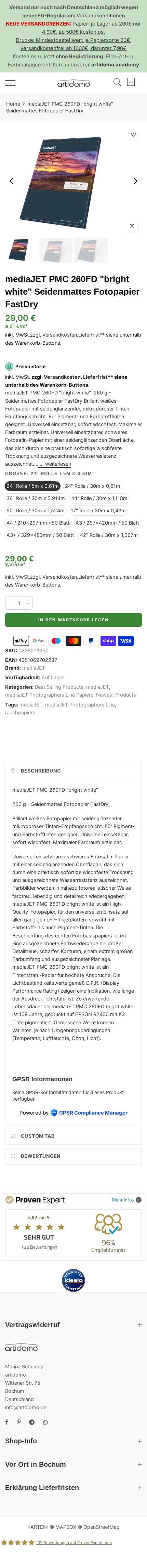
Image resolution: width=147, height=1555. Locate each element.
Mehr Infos (123, 1199)
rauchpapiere (20, 713)
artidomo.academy (115, 64)
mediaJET (33, 668)
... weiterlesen (54, 464)
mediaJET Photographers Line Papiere (49, 695)
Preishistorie (30, 366)
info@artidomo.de (25, 1407)
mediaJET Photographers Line (80, 705)
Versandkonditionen (101, 15)
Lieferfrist (89, 335)
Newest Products (116, 695)
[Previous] (12, 181)
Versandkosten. (63, 377)
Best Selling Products (59, 687)
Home (13, 104)
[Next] (135, 181)
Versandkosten (59, 335)
